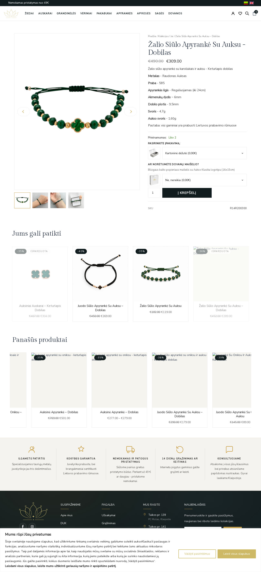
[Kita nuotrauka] (130, 111)
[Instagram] (32, 526)
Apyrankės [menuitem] (124, 13)
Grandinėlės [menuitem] (66, 13)
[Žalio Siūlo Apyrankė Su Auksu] (160, 283)
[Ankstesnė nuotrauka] (23, 111)
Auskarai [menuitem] (45, 13)
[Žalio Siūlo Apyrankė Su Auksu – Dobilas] (221, 283)
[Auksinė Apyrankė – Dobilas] (39, 390)
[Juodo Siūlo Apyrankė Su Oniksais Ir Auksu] (221, 390)
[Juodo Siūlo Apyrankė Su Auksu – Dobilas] (100, 283)
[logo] (11, 13)
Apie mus (67, 515)
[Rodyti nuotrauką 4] (76, 200)
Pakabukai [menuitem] (104, 13)
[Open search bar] (247, 13)
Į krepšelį (187, 193)
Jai (172, 36)
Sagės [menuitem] (159, 13)
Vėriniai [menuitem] (86, 13)
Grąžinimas (109, 523)
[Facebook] (23, 526)
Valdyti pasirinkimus (197, 554)
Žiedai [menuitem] (29, 13)
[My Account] (233, 13)
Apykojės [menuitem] (143, 13)
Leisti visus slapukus (236, 554)
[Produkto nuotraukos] (77, 111)
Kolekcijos (163, 36)
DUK (63, 523)
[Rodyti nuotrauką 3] (58, 200)
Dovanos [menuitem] (175, 13)
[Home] (33, 511)
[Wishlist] (240, 13)
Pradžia (152, 36)
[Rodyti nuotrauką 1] (22, 200)
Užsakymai (108, 515)
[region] (130, 550)
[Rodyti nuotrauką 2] (40, 200)
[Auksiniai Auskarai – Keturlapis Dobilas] (39, 283)
